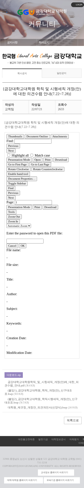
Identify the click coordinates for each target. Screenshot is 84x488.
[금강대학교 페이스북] (27, 472)
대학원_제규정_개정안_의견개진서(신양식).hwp (37, 407)
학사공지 (44, 42)
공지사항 (12, 42)
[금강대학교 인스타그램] (13, 472)
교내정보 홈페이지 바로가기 (54, 472)
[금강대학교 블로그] (34, 472)
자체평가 (74, 439)
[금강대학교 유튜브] (20, 472)
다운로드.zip (14, 375)
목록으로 (73, 420)
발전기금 (43, 439)
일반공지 (61, 73)
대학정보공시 (58, 439)
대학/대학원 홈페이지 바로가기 (22, 480)
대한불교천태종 (26, 439)
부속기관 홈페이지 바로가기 (60, 480)
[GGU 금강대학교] (36, 12)
